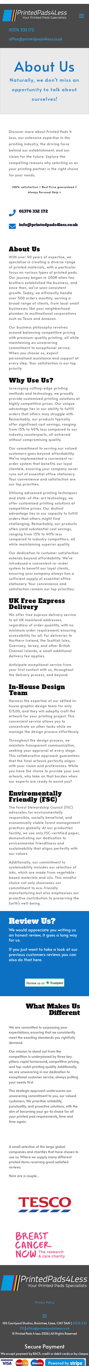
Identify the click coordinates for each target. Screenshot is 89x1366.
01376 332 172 (21, 29)
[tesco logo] (44, 1224)
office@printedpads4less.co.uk (35, 38)
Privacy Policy (44, 1302)
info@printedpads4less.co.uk (48, 224)
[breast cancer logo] (40, 1257)
